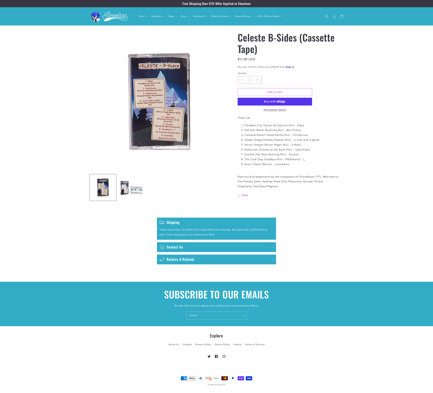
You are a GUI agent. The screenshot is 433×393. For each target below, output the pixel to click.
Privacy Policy (203, 344)
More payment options (275, 110)
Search (237, 344)
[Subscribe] (243, 315)
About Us (173, 344)
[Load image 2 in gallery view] (131, 187)
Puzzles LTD (220, 385)
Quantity (242, 73)
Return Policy (222, 344)
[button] (143, 16)
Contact (187, 344)
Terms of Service (255, 344)
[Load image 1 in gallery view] (103, 187)
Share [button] (245, 195)
